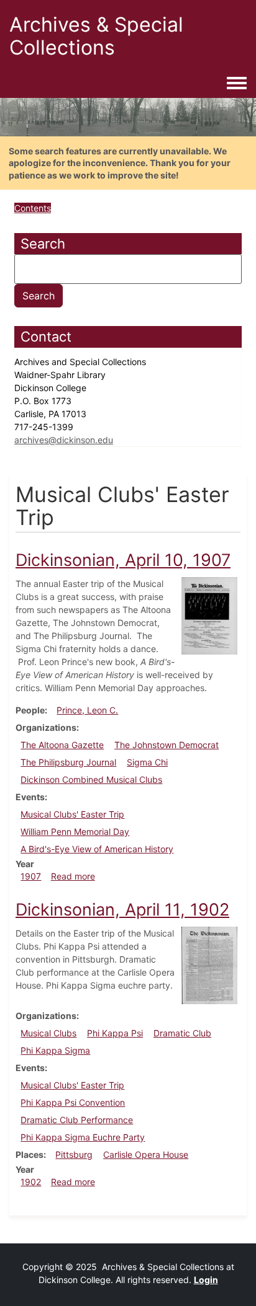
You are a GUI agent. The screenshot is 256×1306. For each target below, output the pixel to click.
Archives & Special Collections (96, 36)
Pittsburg (74, 1154)
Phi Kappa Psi (115, 1033)
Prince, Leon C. (87, 710)
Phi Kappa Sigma (55, 1050)
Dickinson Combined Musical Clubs (91, 779)
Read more (73, 876)
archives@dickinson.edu (63, 440)
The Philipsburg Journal (68, 762)
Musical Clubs (48, 1033)
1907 (31, 876)
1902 (31, 1181)
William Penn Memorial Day (75, 831)
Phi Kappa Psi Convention (73, 1102)
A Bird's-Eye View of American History (97, 849)
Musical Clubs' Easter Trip (72, 814)
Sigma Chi (147, 762)
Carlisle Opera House (145, 1154)
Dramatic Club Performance (77, 1119)
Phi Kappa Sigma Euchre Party (83, 1137)
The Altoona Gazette (62, 744)
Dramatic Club (182, 1033)
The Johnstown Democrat (166, 744)
